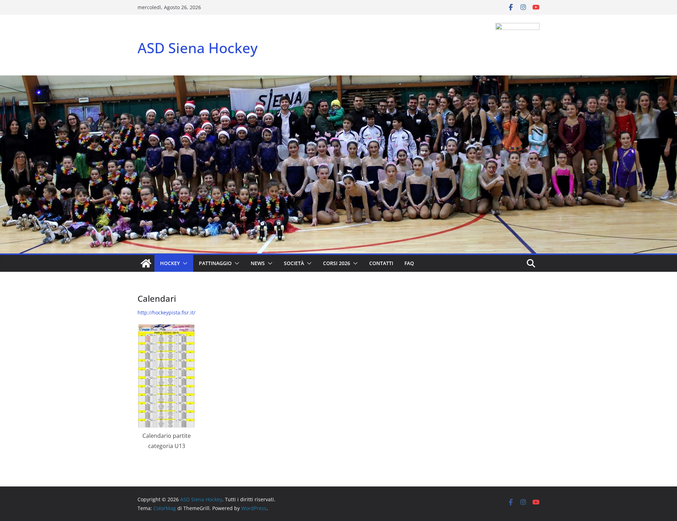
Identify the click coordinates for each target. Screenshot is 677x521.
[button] (184, 263)
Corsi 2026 (336, 263)
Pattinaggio (215, 263)
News (258, 263)
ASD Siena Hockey (198, 47)
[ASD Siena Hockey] (146, 263)
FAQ (409, 263)
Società (294, 263)
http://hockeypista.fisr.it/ (166, 312)
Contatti (381, 263)
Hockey (170, 263)
